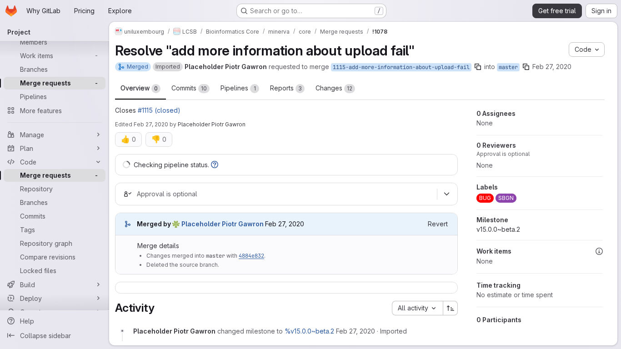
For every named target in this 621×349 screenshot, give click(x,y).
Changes (334, 88)
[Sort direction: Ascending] (450, 308)
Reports (286, 88)
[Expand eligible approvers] (446, 194)
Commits (189, 88)
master (508, 67)
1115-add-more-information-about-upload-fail (401, 67)
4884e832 (251, 255)
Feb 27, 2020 (551, 66)
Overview (139, 88)
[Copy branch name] (477, 66)
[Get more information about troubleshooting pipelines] (214, 165)
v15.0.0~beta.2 (498, 229)
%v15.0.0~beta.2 (309, 331)
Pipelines (238, 88)
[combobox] (417, 308)
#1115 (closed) (159, 110)
